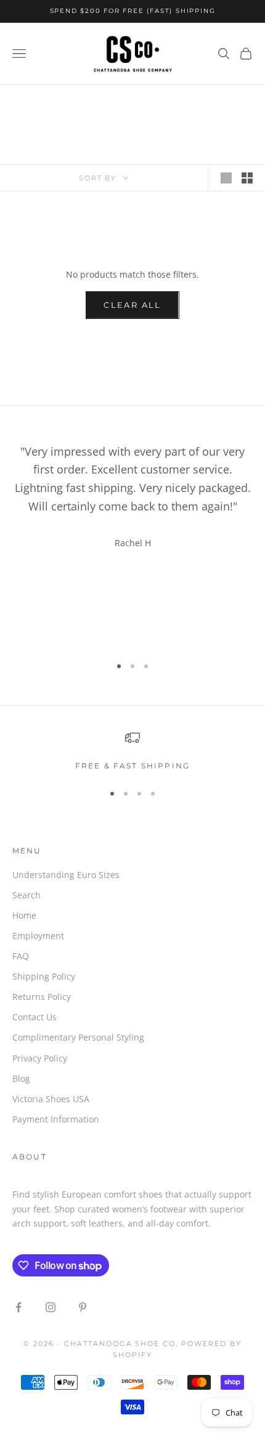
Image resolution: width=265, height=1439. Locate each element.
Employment (38, 935)
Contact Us (34, 1017)
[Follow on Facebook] (18, 1307)
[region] (132, 751)
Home (24, 915)
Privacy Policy (39, 1058)
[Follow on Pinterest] (82, 1307)
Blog (21, 1078)
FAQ (20, 956)
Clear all (132, 305)
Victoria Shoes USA (50, 1099)
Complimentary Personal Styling (78, 1037)
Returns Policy (41, 996)
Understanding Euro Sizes (66, 875)
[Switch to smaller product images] (247, 178)
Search (26, 895)
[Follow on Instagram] (50, 1307)
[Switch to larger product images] (226, 178)
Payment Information (55, 1119)
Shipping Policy (43, 976)
